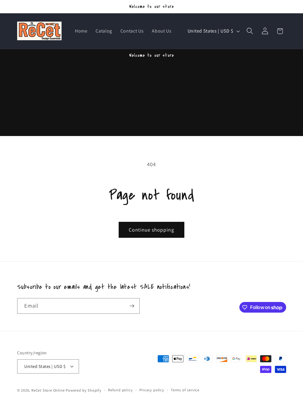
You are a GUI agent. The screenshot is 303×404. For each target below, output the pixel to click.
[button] (249, 31)
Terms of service (185, 389)
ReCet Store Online (48, 390)
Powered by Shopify (83, 390)
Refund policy (120, 389)
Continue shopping (151, 229)
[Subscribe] (131, 306)
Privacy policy (151, 389)
